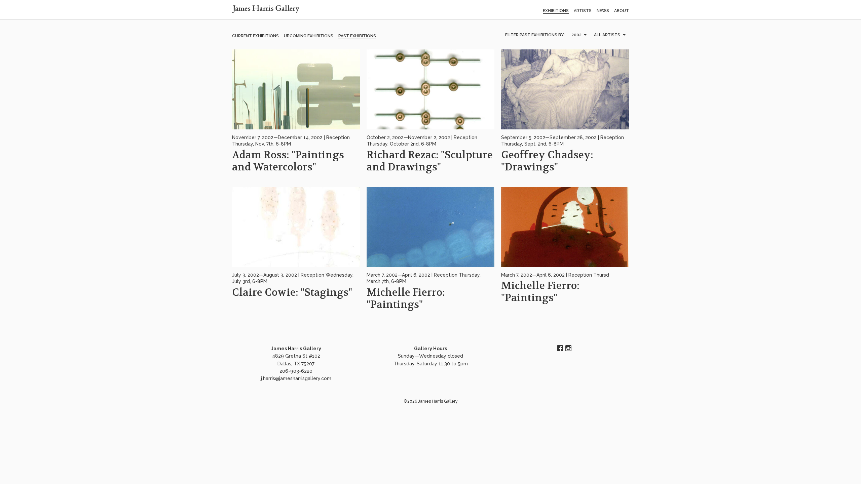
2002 (576, 35)
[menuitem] (578, 34)
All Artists (607, 35)
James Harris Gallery (296, 348)
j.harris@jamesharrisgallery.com (296, 378)
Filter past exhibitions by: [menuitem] (535, 35)
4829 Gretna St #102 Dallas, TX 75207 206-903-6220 (296, 363)
